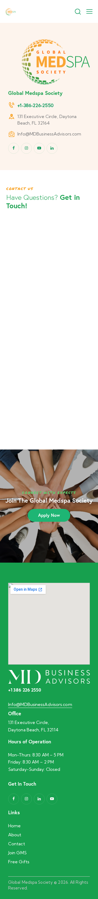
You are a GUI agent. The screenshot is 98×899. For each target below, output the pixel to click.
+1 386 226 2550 (24, 690)
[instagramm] (26, 148)
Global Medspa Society (30, 882)
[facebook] (13, 148)
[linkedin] (52, 148)
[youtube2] (39, 148)
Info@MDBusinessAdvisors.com (49, 134)
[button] (89, 11)
